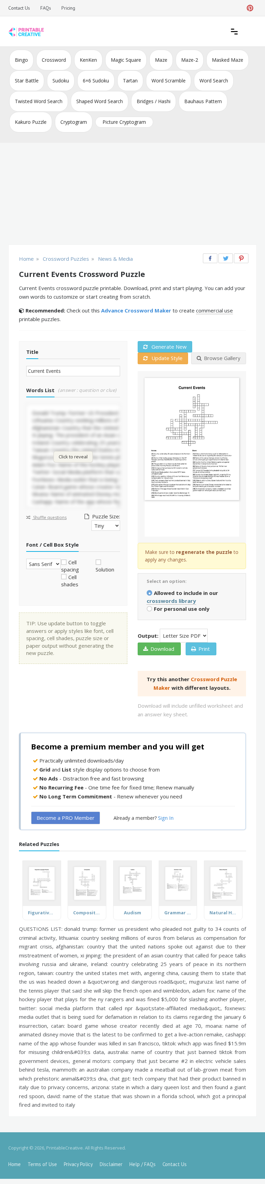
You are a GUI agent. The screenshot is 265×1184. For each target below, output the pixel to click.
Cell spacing (70, 566)
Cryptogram (73, 122)
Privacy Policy (78, 1164)
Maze (161, 60)
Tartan (130, 80)
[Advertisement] (132, 194)
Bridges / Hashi (153, 101)
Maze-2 (189, 60)
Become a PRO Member (66, 817)
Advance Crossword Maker (136, 310)
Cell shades (69, 581)
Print (204, 648)
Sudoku (60, 80)
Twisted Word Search (38, 101)
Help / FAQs (142, 1164)
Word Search (213, 80)
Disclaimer (111, 1164)
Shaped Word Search (99, 101)
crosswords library (171, 600)
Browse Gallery (222, 358)
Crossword (54, 60)
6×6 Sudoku (96, 80)
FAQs (45, 8)
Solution (105, 569)
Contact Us (19, 8)
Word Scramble (168, 80)
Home (14, 1164)
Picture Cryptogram (124, 122)
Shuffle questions (49, 517)
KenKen (88, 60)
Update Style (166, 358)
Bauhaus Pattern (203, 101)
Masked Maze (227, 60)
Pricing (68, 8)
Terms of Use (42, 1164)
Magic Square (126, 60)
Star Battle (27, 80)
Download (162, 648)
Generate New (168, 346)
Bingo (21, 60)
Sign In (166, 817)
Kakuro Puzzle (31, 122)
